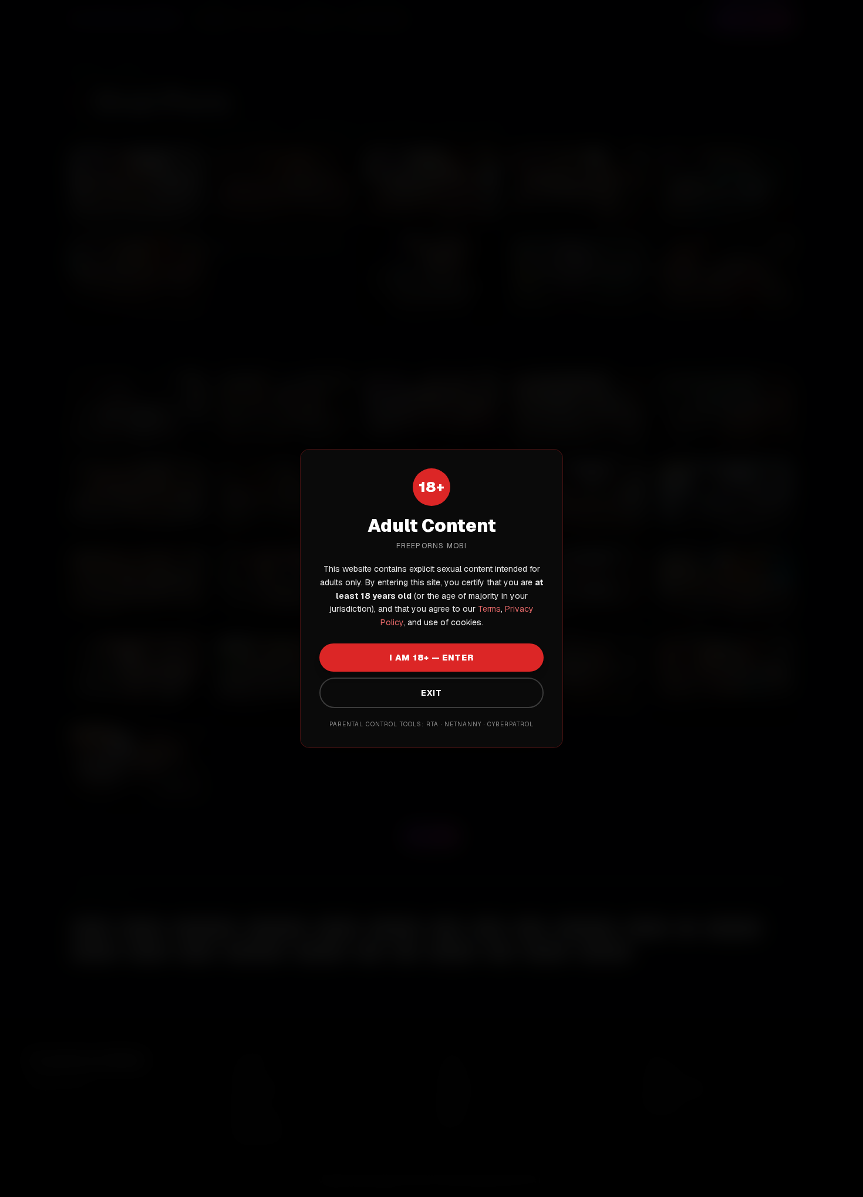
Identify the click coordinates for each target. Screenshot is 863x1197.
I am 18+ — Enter (431, 657)
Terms (488, 608)
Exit (431, 693)
